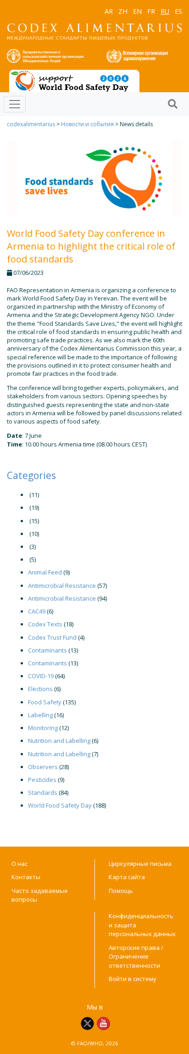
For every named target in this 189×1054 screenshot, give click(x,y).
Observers (43, 767)
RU (165, 11)
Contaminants (47, 650)
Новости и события (87, 124)
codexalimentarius (31, 124)
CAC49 (36, 611)
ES (178, 11)
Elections (40, 689)
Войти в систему (132, 979)
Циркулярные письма (140, 863)
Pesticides (42, 779)
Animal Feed (45, 572)
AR (109, 11)
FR (151, 11)
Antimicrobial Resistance (62, 585)
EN (137, 11)
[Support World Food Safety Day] (74, 80)
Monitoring (43, 728)
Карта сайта (127, 877)
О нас (19, 863)
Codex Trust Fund (52, 637)
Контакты (25, 877)
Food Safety (44, 702)
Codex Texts (45, 624)
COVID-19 (41, 676)
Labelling (40, 715)
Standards (42, 792)
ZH (123, 11)
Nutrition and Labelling (59, 740)
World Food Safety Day (60, 805)
